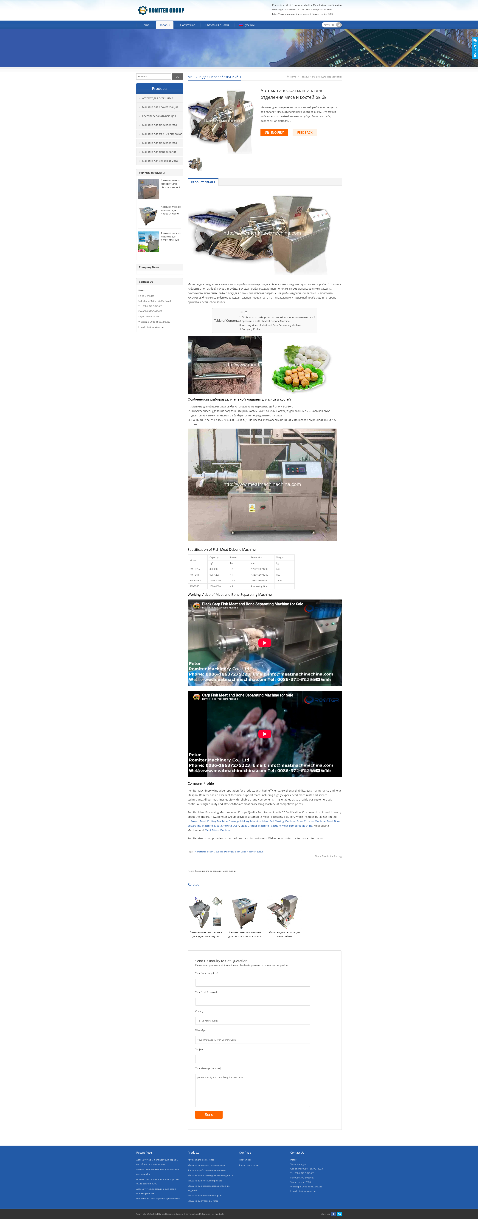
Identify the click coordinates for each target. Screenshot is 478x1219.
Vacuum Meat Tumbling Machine (291, 825)
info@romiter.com (322, 9)
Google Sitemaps (185, 1213)
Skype (339, 1214)
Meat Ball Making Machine (279, 821)
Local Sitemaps (202, 1213)
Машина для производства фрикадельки (156, 126)
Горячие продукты (152, 172)
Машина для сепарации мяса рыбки (215, 870)
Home (145, 25)
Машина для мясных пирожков (162, 134)
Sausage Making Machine (245, 821)
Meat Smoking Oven (226, 825)
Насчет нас (187, 25)
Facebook (333, 1214)
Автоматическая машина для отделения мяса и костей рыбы (229, 851)
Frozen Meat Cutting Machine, (209, 821)
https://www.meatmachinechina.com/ (291, 14)
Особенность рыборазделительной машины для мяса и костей (278, 317)
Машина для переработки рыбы (214, 77)
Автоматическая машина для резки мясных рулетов (171, 238)
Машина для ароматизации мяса (157, 108)
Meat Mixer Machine (218, 830)
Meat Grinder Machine (254, 825)
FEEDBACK (305, 132)
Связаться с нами (217, 25)
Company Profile (251, 329)
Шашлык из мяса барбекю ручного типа (158, 1198)
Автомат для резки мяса (157, 98)
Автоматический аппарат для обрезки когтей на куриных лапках (171, 187)
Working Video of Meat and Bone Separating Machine (271, 325)
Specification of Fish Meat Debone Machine (266, 321)
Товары (165, 25)
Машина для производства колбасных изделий (156, 144)
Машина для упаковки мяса (160, 161)
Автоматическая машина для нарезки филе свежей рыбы (245, 934)
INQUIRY (277, 132)
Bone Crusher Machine (311, 821)
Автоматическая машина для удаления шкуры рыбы (206, 934)
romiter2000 (326, 14)
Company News (149, 267)
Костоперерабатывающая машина (156, 117)
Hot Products (217, 1213)
